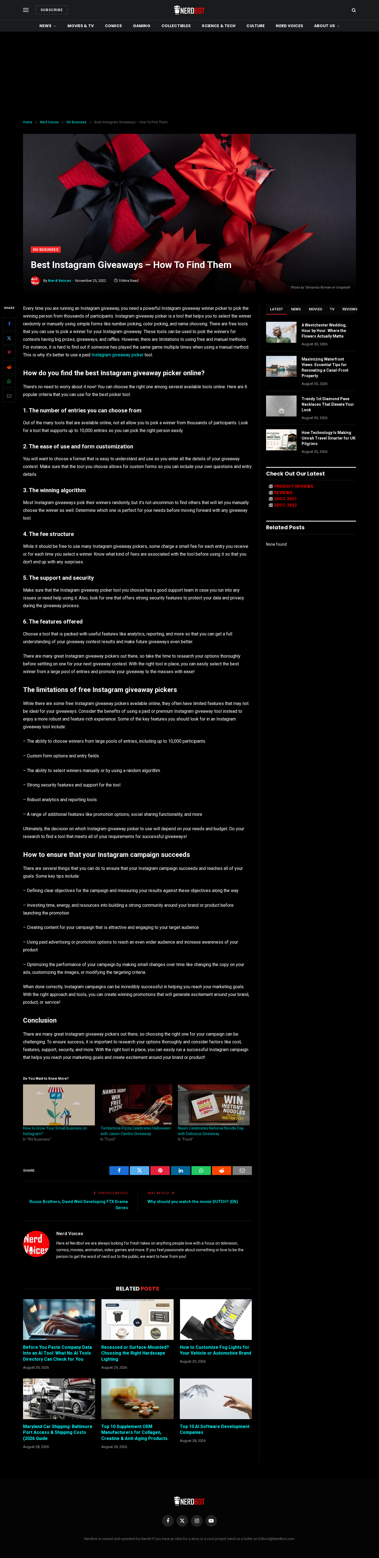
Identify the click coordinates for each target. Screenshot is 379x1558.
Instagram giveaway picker (116, 354)
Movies (315, 309)
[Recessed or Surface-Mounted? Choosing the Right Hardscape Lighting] (137, 1319)
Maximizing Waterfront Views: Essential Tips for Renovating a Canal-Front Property (325, 367)
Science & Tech (218, 26)
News (45, 26)
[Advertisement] (189, 76)
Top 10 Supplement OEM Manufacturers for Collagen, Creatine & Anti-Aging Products (134, 1432)
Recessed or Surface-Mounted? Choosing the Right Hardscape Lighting (135, 1353)
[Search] (353, 10)
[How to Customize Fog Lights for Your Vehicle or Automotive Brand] (216, 1319)
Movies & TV (80, 26)
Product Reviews (294, 486)
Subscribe (52, 10)
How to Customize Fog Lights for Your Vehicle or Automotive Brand (215, 1350)
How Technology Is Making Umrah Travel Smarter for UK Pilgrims (328, 438)
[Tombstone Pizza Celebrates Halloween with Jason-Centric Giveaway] (136, 1104)
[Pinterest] (9, 352)
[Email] (9, 396)
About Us (324, 26)
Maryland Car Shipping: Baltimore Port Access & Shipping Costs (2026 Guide (57, 1432)
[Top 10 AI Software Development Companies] (216, 1398)
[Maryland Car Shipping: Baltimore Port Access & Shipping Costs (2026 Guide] (59, 1398)
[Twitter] (9, 338)
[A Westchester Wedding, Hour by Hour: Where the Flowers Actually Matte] (281, 332)
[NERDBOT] (189, 10)
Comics (113, 26)
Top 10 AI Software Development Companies (214, 1429)
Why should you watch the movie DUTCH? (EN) (193, 1201)
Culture (255, 26)
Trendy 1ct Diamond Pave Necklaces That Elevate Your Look (328, 404)
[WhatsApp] (9, 381)
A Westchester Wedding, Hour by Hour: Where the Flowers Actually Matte (324, 330)
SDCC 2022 (285, 505)
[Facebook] (9, 324)
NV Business (46, 249)
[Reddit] (9, 367)
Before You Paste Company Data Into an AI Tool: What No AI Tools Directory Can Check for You (57, 1353)
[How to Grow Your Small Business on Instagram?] (59, 1104)
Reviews (350, 309)
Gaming (141, 26)
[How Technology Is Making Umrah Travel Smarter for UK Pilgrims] (281, 439)
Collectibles (176, 26)
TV (332, 309)
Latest (276, 309)
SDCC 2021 (285, 498)
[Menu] (26, 10)
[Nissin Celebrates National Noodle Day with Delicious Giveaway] (214, 1104)
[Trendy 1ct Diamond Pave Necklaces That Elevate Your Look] (281, 406)
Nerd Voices (289, 26)
